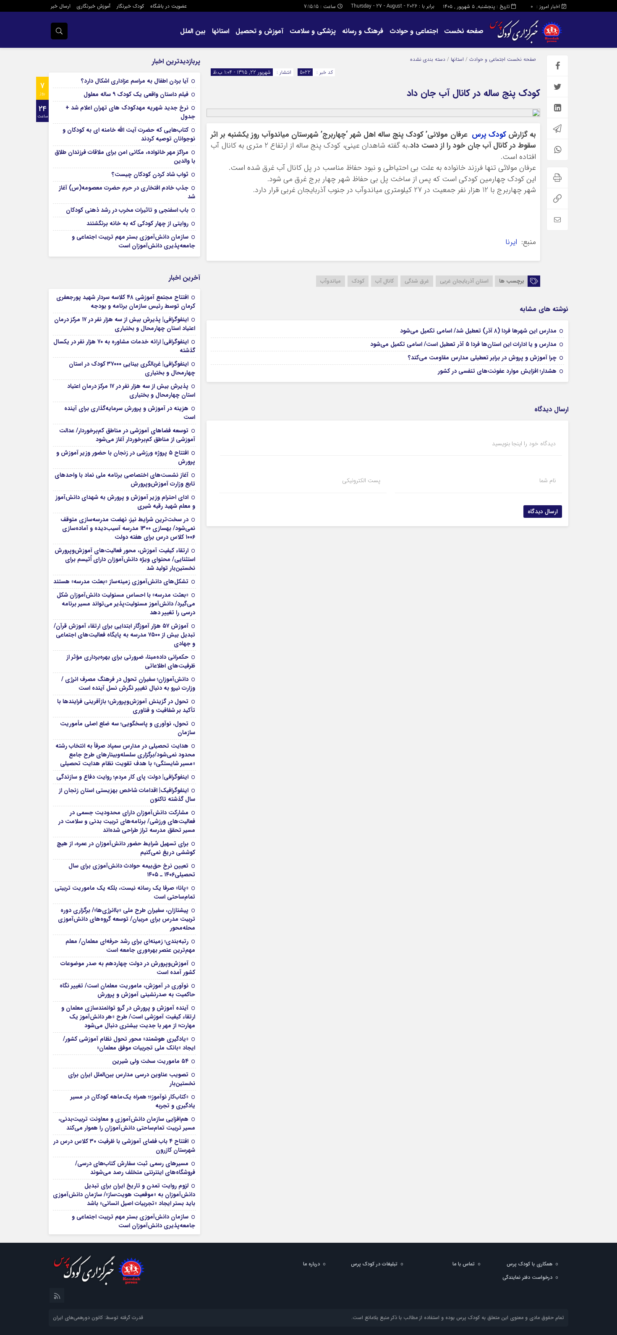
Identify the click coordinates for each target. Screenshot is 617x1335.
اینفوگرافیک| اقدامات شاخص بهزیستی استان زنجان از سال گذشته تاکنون (127, 795)
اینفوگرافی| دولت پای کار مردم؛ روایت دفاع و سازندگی (122, 777)
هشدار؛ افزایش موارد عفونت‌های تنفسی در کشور (497, 371)
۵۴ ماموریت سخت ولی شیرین (150, 1061)
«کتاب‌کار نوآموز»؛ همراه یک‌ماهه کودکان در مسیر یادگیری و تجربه (133, 1101)
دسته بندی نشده (427, 59)
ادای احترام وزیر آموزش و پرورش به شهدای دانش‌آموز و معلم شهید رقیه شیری (125, 502)
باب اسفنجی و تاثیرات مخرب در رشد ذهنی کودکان (127, 210)
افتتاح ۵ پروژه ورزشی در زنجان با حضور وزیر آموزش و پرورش (125, 457)
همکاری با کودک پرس (529, 1264)
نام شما (547, 480)
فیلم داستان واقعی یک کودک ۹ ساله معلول (136, 94)
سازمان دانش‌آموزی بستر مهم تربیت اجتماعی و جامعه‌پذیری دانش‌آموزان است (133, 241)
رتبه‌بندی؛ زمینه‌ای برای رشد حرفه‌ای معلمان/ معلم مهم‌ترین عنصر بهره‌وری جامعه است (130, 946)
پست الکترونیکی (361, 480)
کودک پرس (489, 134)
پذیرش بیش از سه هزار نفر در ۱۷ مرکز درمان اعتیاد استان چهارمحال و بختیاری (131, 391)
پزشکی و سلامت (313, 31)
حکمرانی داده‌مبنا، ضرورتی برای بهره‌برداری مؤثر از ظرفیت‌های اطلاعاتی (130, 661)
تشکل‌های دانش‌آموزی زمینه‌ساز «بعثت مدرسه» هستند (120, 581)
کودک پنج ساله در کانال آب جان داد (473, 93)
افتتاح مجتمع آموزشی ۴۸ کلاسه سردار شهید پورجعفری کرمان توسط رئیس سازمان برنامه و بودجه (125, 302)
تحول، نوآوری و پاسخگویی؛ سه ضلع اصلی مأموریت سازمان (127, 728)
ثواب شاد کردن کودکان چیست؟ (150, 174)
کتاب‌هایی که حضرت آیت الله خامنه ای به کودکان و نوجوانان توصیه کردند (129, 134)
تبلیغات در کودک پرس (374, 1264)
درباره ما (311, 1264)
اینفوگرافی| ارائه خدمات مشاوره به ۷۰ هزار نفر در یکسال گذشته (124, 346)
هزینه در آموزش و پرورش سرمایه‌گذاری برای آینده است (129, 413)
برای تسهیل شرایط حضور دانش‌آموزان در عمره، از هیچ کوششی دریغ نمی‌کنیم (126, 848)
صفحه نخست (464, 31)
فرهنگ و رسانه (362, 31)
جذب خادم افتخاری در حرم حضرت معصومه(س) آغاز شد (127, 192)
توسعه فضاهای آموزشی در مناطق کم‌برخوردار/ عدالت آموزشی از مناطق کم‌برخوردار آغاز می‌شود (127, 435)
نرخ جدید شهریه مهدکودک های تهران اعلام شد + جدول (130, 112)
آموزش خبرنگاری (93, 6)
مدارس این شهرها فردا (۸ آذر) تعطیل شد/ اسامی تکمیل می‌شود (478, 330)
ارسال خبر (61, 6)
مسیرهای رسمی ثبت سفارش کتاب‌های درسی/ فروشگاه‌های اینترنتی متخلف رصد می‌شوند (135, 1168)
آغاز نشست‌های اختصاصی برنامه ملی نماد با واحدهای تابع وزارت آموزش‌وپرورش (125, 479)
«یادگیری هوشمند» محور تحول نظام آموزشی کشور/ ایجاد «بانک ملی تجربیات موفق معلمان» (129, 1043)
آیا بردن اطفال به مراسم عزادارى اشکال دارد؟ (134, 81)
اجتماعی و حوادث (414, 31)
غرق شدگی (417, 281)
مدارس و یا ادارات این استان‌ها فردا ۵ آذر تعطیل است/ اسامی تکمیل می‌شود (463, 344)
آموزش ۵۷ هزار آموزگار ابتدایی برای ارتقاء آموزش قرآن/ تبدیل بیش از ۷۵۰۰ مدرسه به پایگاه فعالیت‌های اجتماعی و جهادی (124, 634)
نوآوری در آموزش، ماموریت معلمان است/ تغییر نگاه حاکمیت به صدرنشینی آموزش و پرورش (127, 990)
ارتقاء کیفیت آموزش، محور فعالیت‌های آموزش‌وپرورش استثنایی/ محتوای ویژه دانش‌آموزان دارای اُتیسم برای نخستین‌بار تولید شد (125, 559)
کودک (358, 281)
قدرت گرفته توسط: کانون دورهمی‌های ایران (98, 1318)
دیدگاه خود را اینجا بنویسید (524, 444)
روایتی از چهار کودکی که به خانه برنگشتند (137, 223)
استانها (220, 31)
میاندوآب (330, 281)
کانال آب (384, 281)
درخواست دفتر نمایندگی (527, 1277)
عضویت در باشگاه (168, 6)
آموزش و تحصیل (259, 31)
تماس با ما (463, 1264)
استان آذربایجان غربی (464, 281)
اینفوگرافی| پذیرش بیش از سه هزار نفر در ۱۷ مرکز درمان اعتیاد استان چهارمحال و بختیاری (124, 324)
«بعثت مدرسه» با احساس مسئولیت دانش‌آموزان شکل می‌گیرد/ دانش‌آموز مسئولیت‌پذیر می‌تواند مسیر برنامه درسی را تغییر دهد (126, 603)
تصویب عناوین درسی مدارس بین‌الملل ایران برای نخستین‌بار (131, 1079)
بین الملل (193, 31)
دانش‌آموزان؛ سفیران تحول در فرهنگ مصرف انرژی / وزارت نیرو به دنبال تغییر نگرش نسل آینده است (128, 684)
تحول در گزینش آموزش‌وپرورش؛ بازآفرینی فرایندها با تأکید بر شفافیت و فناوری (126, 706)
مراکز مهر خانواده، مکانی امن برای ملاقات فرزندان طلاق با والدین (125, 157)
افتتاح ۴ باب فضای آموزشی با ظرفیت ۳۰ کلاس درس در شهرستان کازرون (124, 1146)
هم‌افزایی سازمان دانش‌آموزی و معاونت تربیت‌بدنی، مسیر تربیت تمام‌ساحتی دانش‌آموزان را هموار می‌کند (126, 1123)
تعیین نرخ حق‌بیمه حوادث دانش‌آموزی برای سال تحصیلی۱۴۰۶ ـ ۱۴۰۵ (131, 870)
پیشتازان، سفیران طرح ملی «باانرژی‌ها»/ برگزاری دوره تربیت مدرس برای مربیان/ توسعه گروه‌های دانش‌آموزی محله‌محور (126, 919)
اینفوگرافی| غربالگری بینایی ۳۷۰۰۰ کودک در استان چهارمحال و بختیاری (132, 368)
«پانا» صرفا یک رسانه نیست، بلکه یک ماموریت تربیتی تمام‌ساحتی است (125, 892)
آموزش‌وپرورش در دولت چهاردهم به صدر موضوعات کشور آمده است (127, 968)
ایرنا (512, 242)
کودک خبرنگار (130, 6)
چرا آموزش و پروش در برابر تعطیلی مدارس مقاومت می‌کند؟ (482, 357)
